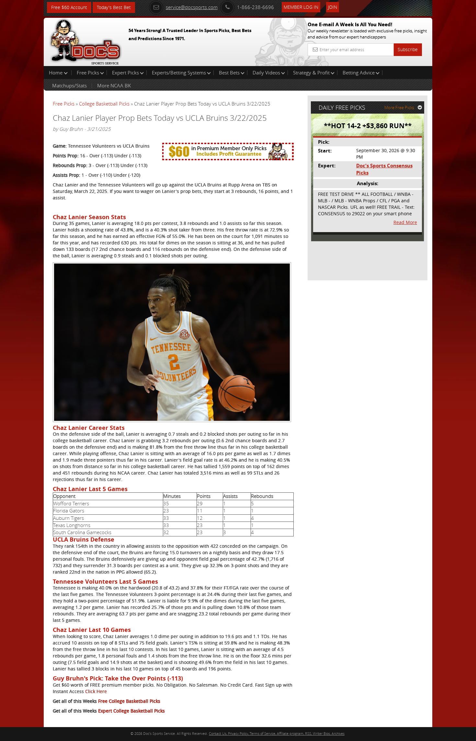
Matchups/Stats (69, 85)
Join (332, 7)
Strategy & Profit (311, 72)
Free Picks (88, 72)
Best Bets (229, 72)
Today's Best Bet (114, 7)
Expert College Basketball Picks (131, 711)
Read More (405, 222)
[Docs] (85, 40)
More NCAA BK (114, 85)
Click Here (96, 691)
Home (56, 72)
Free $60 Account (69, 7)
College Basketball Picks (104, 103)
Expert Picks (125, 72)
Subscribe (408, 49)
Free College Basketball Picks (129, 701)
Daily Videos (266, 72)
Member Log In (301, 7)
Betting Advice (359, 72)
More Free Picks (399, 107)
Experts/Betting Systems (179, 72)
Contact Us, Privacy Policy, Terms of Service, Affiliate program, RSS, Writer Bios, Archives (277, 733)
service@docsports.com (192, 7)
